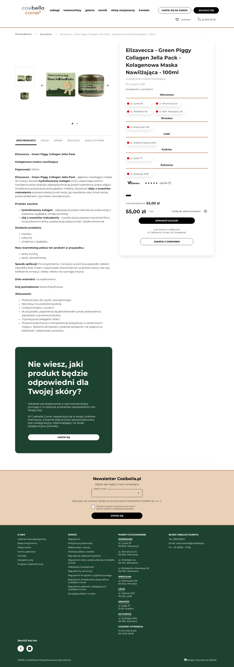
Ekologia (73, 140)
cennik (102, 10)
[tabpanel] (74, 78)
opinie (165, 183)
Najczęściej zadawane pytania (84, 555)
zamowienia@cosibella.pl (190, 543)
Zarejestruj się (25, 560)
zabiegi (55, 10)
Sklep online (24, 547)
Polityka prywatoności (80, 543)
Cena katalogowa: (135, 203)
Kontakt (22, 555)
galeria (89, 10)
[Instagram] (29, 648)
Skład (45, 140)
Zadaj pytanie (94, 140)
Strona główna (23, 34)
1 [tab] (72, 123)
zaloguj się (206, 10)
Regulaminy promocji (80, 571)
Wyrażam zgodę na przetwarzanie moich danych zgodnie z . (115, 507)
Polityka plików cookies (81, 551)
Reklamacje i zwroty (79, 547)
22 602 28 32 (209, 19)
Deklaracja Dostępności (81, 567)
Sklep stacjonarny (27, 543)
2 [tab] (77, 123)
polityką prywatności (123, 508)
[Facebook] (21, 648)
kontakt (144, 10)
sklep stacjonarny (123, 10)
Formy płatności (27, 551)
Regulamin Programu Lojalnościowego (90, 575)
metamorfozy (72, 10)
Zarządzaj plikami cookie (81, 593)
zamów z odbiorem (167, 241)
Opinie (58, 140)
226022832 (179, 539)
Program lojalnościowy (30, 564)
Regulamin (74, 539)
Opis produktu (26, 140)
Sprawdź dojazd (166, 220)
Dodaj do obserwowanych (186, 211)
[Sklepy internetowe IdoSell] (200, 660)
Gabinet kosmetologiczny (32, 539)
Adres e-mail (100, 489)
